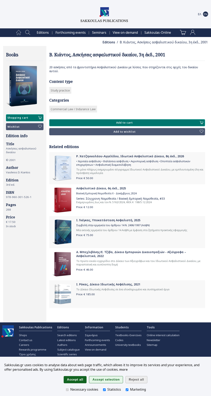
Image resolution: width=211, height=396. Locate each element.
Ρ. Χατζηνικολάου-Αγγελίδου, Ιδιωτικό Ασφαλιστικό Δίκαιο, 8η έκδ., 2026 (130, 156)
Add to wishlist (125, 131)
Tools (151, 327)
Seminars (99, 32)
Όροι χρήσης (27, 354)
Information (94, 327)
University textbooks (128, 345)
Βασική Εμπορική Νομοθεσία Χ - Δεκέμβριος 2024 (106, 193)
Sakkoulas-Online (157, 32)
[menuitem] (18, 32)
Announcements (95, 345)
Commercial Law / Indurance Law (73, 109)
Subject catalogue (68, 349)
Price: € (84, 178)
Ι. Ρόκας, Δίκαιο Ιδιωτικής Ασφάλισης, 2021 (108, 284)
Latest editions (66, 340)
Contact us (25, 340)
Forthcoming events (70, 32)
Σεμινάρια (91, 335)
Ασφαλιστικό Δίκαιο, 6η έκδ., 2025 (101, 188)
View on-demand (125, 32)
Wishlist (13, 127)
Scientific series (67, 354)
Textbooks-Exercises (128, 335)
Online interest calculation (163, 335)
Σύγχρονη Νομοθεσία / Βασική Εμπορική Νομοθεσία (122, 198)
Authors (62, 345)
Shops (23, 335)
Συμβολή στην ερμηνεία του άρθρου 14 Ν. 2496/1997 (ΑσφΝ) (113, 225)
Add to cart (124, 122)
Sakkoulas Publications (35, 327)
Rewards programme (32, 349)
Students (122, 327)
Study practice (60, 90)
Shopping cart (17, 117)
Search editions (67, 335)
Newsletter (153, 340)
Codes (119, 340)
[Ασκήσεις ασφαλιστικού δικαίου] (24, 86)
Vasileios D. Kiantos (18, 172)
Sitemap (152, 345)
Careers (24, 345)
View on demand (95, 349)
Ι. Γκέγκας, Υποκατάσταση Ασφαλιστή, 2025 (108, 220)
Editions (43, 32)
